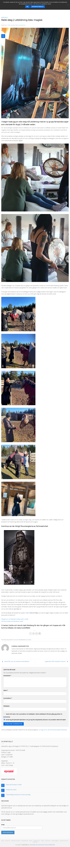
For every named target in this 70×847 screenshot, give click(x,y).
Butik (30, 840)
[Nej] (68, 5)
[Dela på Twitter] (33, 633)
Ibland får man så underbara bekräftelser (16, 661)
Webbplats (6, 706)
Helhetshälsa (64, 840)
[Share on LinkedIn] (39, 633)
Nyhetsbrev (55, 840)
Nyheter (7, 840)
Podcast (47, 840)
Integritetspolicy (37, 6)
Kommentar (7, 675)
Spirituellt (4, 17)
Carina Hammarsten (20, 25)
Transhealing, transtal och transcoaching (18, 794)
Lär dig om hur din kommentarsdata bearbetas (53, 730)
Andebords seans (11, 789)
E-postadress (7, 698)
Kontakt (35, 842)
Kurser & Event (15, 840)
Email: (3, 824)
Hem (2, 840)
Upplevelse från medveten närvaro (55, 661)
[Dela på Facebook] (30, 633)
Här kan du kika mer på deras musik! (12, 621)
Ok (27, 6)
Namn (5, 690)
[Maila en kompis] (36, 633)
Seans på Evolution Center (14, 784)
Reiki (42, 840)
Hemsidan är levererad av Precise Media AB (42, 845)
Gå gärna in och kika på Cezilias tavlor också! (15, 619)
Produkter (24, 840)
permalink (28, 639)
